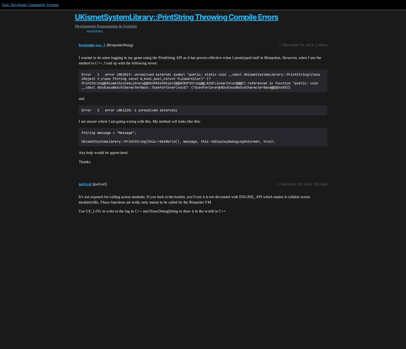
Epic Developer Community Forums (30, 5)
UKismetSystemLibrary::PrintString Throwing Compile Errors (176, 17)
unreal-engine (95, 30)
